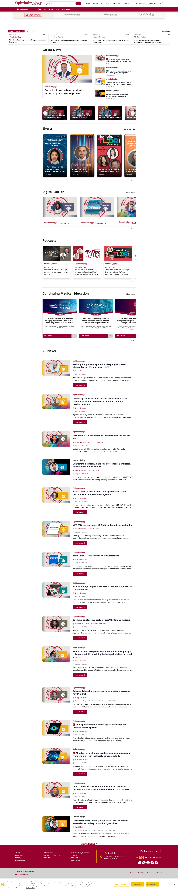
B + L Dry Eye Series (48, 9)
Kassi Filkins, (79, 624)
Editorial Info (20, 860)
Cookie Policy (30, 888)
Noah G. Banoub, (81, 470)
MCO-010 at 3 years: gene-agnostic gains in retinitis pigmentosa (109, 41)
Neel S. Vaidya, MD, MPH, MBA (95, 624)
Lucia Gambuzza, (81, 529)
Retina (58, 9)
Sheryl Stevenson (98, 442)
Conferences (115, 3)
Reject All (137, 884)
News (149, 873)
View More (166, 31)
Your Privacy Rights (77, 860)
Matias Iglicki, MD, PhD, (83, 442)
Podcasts (104, 3)
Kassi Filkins (79, 827)
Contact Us (47, 858)
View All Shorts (128, 130)
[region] (89, 884)
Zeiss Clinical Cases (67, 9)
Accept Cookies (152, 884)
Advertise (19, 855)
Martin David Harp (81, 559)
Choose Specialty (23, 9)
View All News (88, 843)
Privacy (18, 858)
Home (132, 873)
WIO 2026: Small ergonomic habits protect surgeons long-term (26, 41)
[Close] (174, 884)
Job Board (74, 858)
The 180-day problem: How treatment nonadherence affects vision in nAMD (146, 41)
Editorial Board (48, 853)
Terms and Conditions (51, 855)
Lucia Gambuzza (93, 470)
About (17, 853)
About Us (140, 873)
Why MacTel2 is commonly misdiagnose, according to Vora (68, 41)
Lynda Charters (80, 371)
